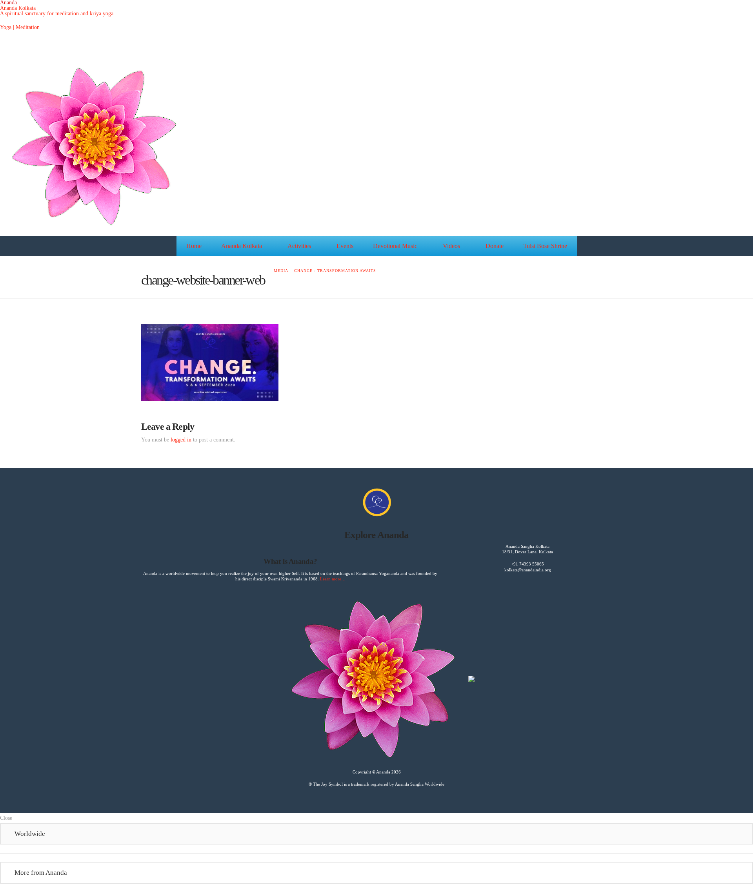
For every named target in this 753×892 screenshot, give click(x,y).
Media (281, 270)
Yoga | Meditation (20, 27)
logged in (181, 440)
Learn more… (333, 578)
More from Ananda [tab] (41, 872)
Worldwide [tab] (30, 833)
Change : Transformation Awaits (335, 270)
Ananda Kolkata (18, 8)
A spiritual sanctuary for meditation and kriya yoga (56, 13)
